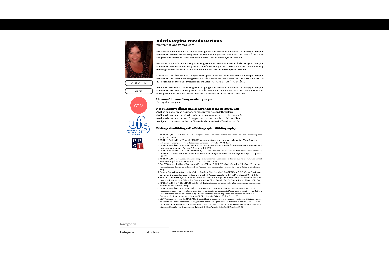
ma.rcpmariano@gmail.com (175, 44)
